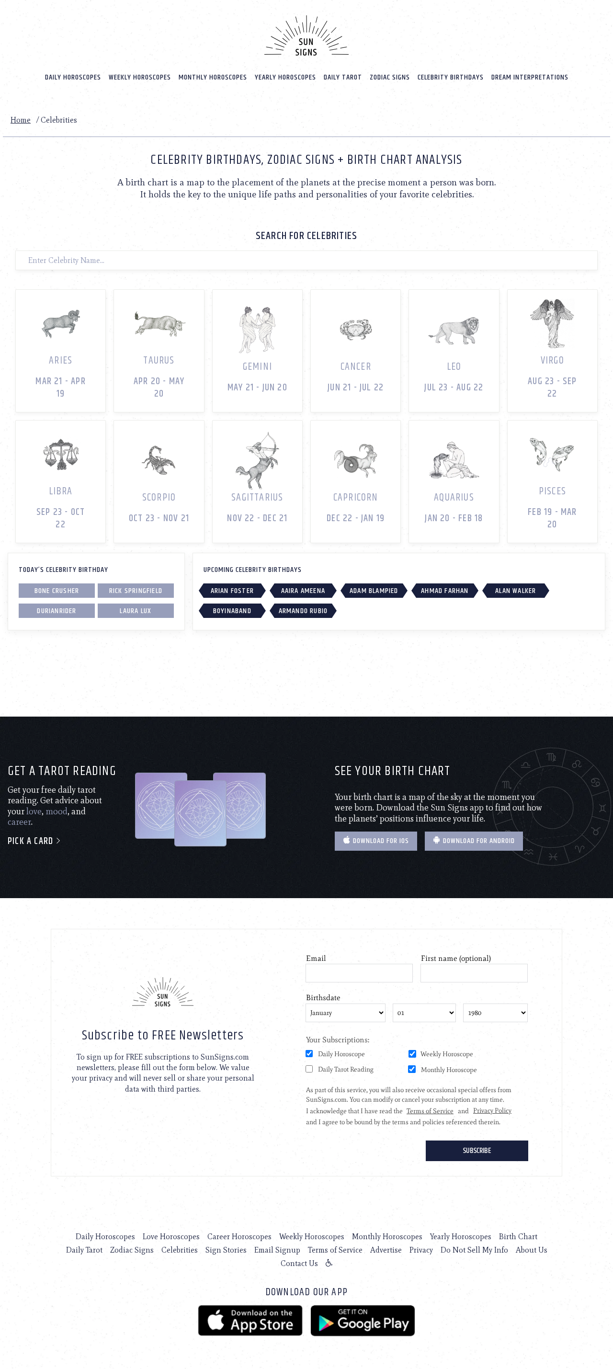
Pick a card (32, 841)
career (19, 822)
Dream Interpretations (529, 77)
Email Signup (277, 1250)
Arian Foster (232, 591)
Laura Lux (135, 611)
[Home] (306, 35)
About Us (531, 1250)
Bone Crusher (56, 591)
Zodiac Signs (390, 77)
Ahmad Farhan (444, 591)
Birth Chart (518, 1236)
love (34, 811)
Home (21, 120)
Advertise (386, 1250)
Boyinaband (232, 611)
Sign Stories (226, 1250)
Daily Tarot (343, 77)
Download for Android (478, 841)
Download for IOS (380, 841)
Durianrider (56, 611)
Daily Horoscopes (73, 77)
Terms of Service (335, 1250)
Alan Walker (515, 591)
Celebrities (179, 1250)
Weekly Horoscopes (140, 77)
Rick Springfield (135, 591)
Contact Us (299, 1263)
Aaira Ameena (303, 591)
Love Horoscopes (171, 1236)
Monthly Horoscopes (213, 77)
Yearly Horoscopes (285, 77)
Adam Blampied (374, 591)
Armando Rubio (303, 611)
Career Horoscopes (239, 1236)
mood (56, 811)
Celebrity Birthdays (451, 77)
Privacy (421, 1250)
